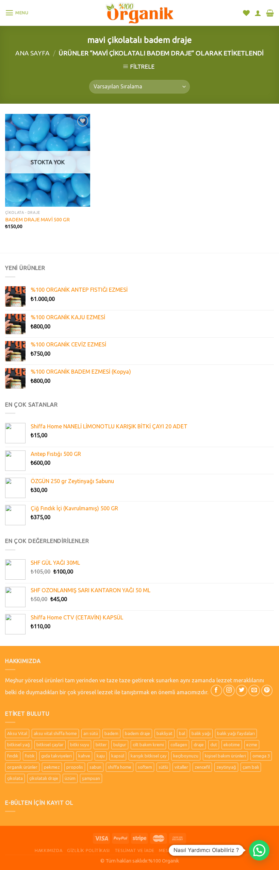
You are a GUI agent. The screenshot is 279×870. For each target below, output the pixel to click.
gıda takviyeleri (56, 755)
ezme (251, 744)
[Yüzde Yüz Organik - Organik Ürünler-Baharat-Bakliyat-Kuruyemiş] (139, 12)
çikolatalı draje (43, 778)
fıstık (30, 755)
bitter (101, 744)
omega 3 (261, 755)
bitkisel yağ (18, 744)
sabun (95, 767)
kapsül (117, 755)
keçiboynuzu (185, 755)
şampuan (91, 778)
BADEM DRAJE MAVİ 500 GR (37, 219)
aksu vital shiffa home (55, 733)
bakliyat (165, 733)
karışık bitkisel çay (149, 755)
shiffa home (119, 767)
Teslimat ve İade (134, 850)
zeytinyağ (226, 767)
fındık (12, 755)
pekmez (52, 767)
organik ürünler (22, 767)
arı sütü (90, 733)
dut (213, 744)
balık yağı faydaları (236, 733)
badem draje (137, 733)
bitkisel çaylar (50, 744)
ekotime (232, 744)
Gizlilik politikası (88, 850)
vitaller (181, 767)
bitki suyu (79, 744)
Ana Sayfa (32, 53)
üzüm (70, 778)
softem (145, 767)
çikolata (15, 778)
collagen (178, 744)
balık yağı (201, 733)
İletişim (235, 850)
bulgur (119, 744)
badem (111, 733)
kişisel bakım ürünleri (225, 755)
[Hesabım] (258, 12)
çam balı (251, 767)
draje (199, 744)
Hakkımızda (48, 850)
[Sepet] (270, 12)
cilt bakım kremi (148, 744)
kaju (101, 755)
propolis (74, 767)
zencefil (202, 767)
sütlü (163, 767)
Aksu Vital (17, 733)
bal (182, 733)
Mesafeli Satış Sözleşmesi (190, 850)
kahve (84, 755)
